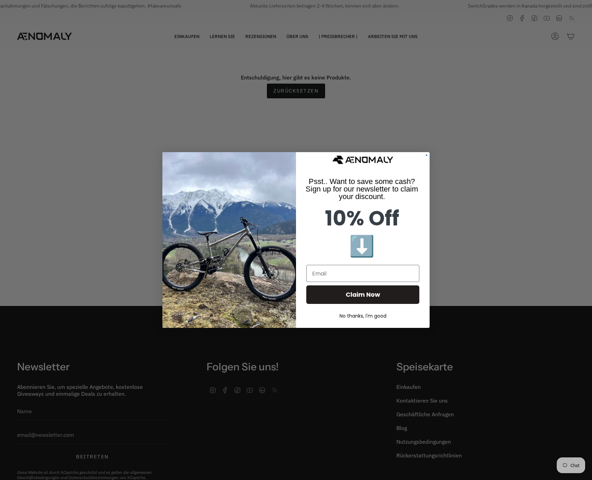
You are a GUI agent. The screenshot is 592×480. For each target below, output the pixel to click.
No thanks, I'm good (363, 315)
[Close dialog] (426, 155)
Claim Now (363, 294)
